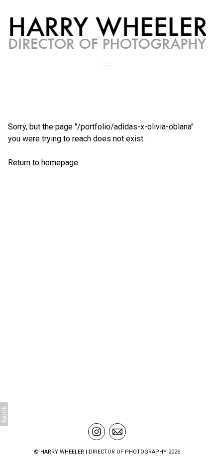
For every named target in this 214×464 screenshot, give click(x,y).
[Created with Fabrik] (4, 414)
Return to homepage (43, 162)
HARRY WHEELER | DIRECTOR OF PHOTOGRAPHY (103, 452)
